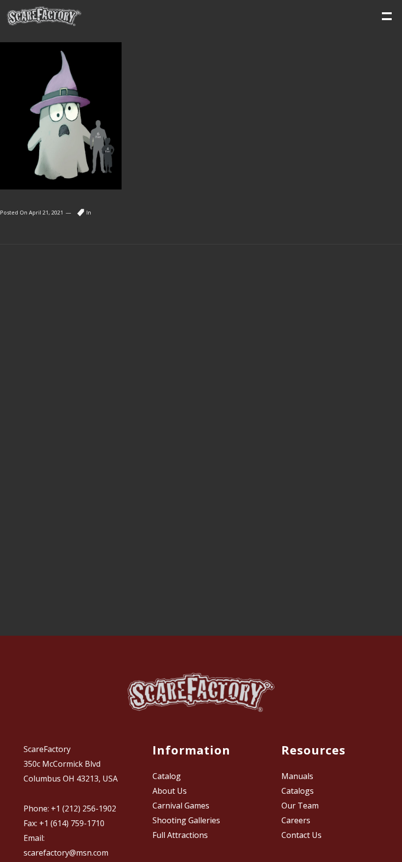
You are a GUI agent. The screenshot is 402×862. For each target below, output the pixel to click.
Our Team (300, 805)
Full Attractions (180, 835)
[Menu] (386, 15)
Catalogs (297, 790)
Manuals (297, 776)
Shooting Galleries (186, 820)
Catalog (166, 776)
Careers (295, 820)
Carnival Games (180, 805)
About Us (169, 790)
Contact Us (301, 835)
